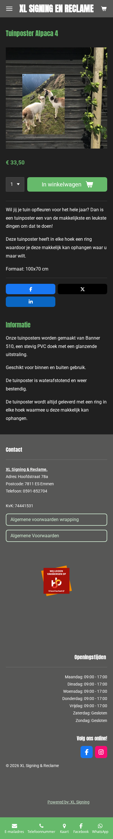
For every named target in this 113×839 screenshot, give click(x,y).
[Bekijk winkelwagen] (103, 8)
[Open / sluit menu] (9, 8)
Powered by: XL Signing (69, 802)
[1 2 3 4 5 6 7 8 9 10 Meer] (15, 184)
